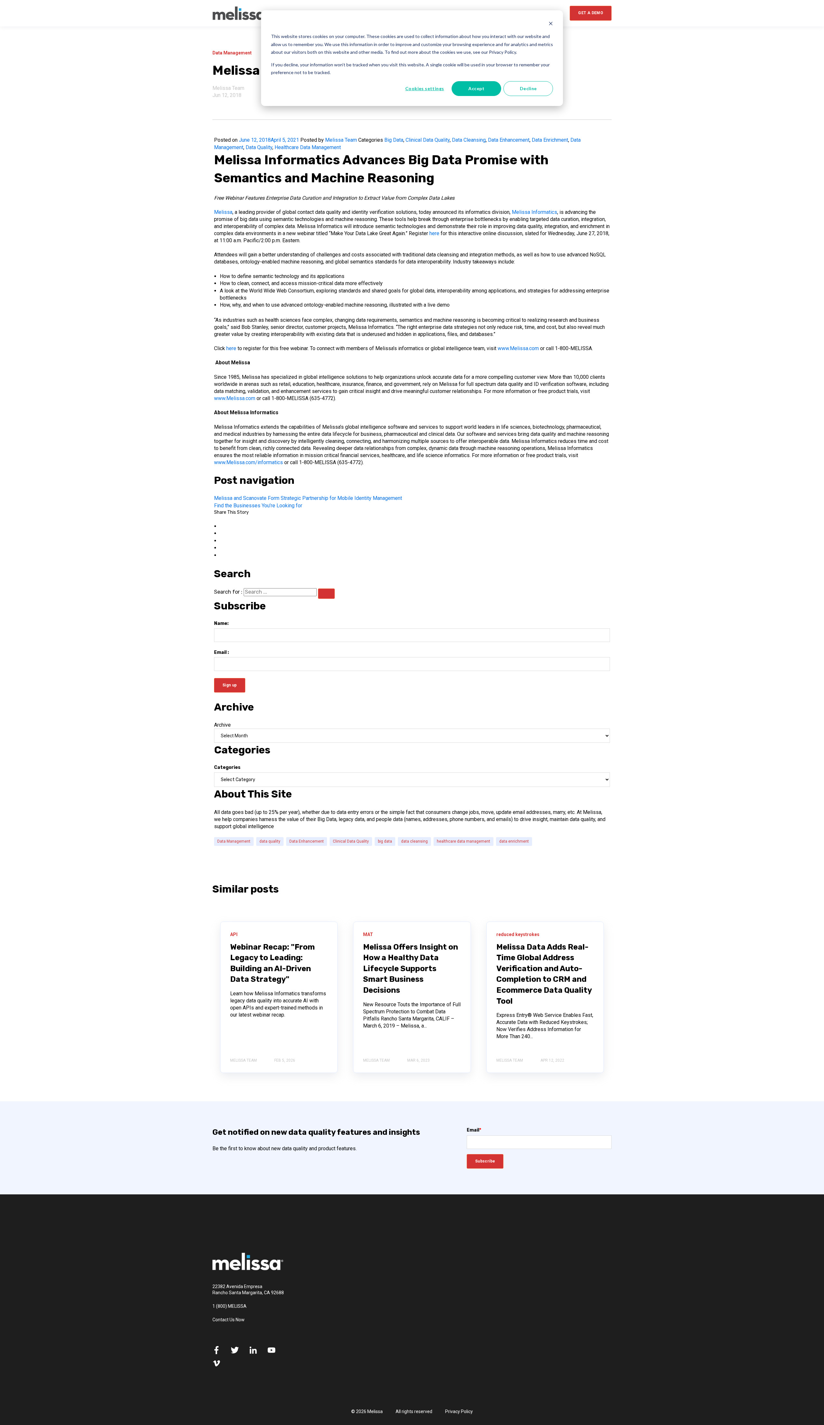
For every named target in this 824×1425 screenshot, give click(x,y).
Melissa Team (228, 88)
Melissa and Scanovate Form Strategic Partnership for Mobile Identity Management (308, 498)
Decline (528, 88)
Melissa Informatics (534, 212)
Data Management (233, 841)
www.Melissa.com (518, 348)
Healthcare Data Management (308, 147)
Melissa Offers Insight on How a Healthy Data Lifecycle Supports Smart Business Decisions (410, 968)
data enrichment (514, 841)
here (434, 233)
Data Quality (259, 147)
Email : (221, 652)
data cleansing (414, 841)
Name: (221, 623)
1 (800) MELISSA (229, 1306)
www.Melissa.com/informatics (248, 462)
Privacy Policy (459, 1411)
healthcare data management (463, 841)
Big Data (393, 140)
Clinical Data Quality (428, 140)
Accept (476, 88)
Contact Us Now (228, 1319)
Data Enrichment (550, 140)
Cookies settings (424, 88)
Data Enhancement (508, 140)
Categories (227, 767)
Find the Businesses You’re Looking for (258, 505)
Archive (222, 725)
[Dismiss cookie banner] (550, 24)
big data (385, 841)
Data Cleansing (469, 140)
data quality (269, 841)
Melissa (223, 212)
